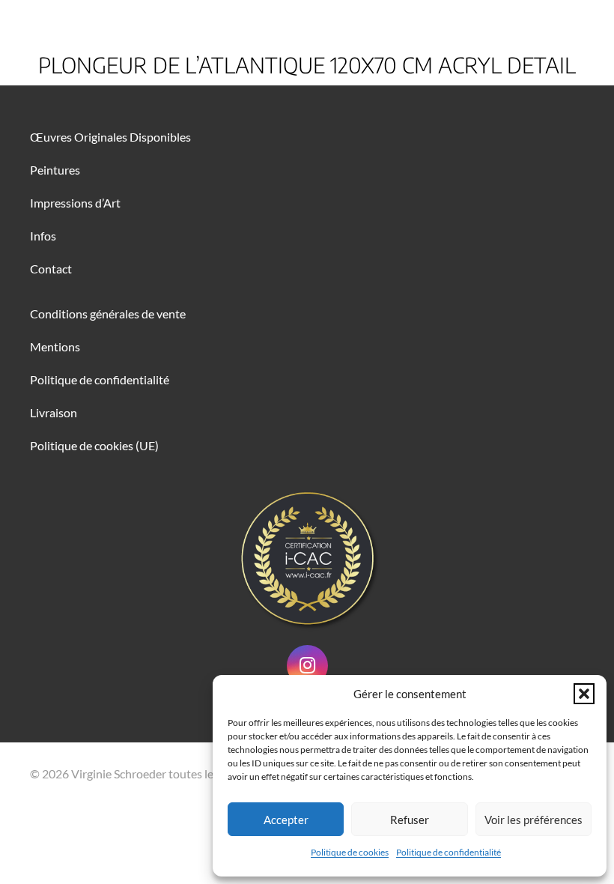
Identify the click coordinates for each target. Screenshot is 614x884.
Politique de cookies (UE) (94, 445)
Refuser (409, 819)
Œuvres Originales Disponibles (110, 137)
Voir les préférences (533, 819)
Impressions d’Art (75, 203)
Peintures (55, 170)
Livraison (53, 412)
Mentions (55, 346)
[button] (584, 693)
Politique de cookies (350, 852)
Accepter (286, 819)
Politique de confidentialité (448, 852)
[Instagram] (307, 665)
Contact (51, 268)
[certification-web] (307, 558)
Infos (43, 235)
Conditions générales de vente (108, 313)
